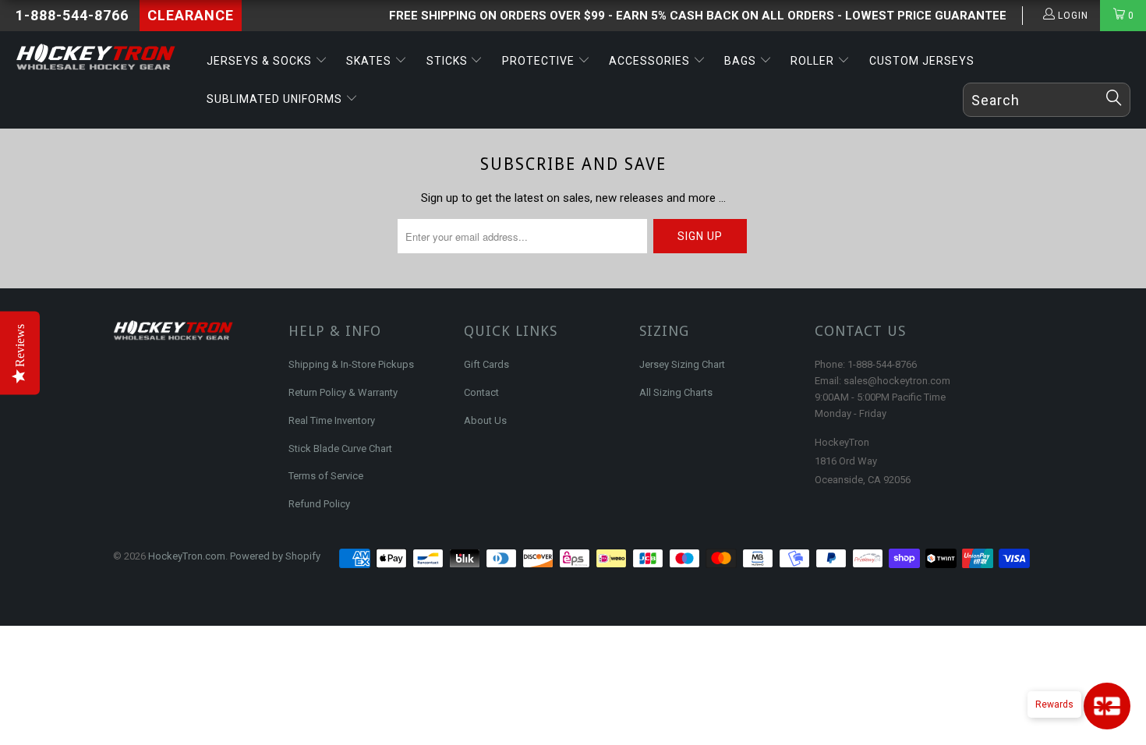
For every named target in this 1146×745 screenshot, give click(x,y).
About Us (485, 420)
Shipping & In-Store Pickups (351, 364)
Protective (540, 61)
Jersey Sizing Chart (682, 364)
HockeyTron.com (186, 556)
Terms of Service (325, 476)
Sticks (448, 61)
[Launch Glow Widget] (1107, 706)
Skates (370, 61)
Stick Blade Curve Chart (340, 448)
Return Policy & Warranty (343, 392)
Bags (741, 61)
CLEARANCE (190, 15)
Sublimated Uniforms (276, 99)
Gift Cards (486, 364)
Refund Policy (319, 504)
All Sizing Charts (676, 392)
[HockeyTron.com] (99, 57)
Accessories (651, 61)
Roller (814, 61)
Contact (481, 392)
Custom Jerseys (921, 61)
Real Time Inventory (331, 420)
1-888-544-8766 (72, 15)
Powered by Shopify (275, 556)
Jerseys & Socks (261, 61)
